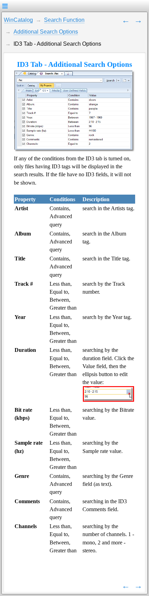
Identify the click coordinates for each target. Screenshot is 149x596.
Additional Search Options (46, 32)
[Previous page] (126, 20)
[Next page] (138, 20)
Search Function (64, 20)
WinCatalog (18, 20)
